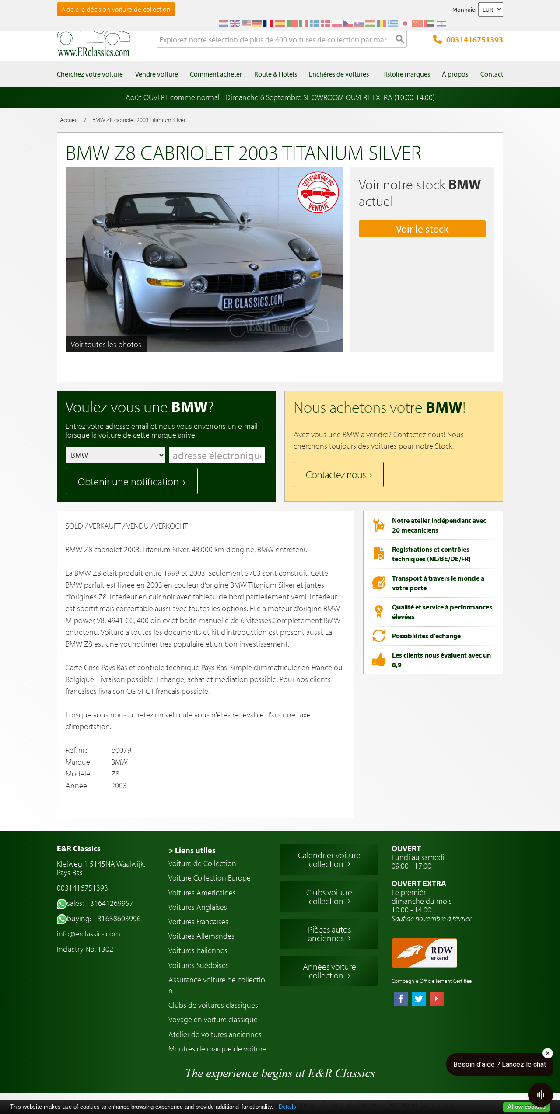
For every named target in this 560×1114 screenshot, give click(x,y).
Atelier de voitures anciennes (215, 1034)
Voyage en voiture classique (213, 1019)
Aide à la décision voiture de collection (116, 9)
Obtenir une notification (128, 481)
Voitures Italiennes (198, 950)
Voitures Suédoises (198, 965)
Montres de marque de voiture (217, 1049)
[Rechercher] (400, 39)
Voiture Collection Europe (209, 878)
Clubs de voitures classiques (213, 1005)
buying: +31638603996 (104, 918)
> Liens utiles (192, 850)
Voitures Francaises (198, 921)
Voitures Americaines (202, 893)
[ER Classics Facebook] (401, 999)
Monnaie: (464, 10)
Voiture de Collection (202, 863)
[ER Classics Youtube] (437, 999)
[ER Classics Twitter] (419, 999)
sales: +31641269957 (100, 903)
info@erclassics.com (88, 934)
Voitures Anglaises (197, 907)
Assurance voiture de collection (216, 985)
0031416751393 (474, 40)
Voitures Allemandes (201, 936)
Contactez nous (336, 474)
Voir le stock (422, 228)
